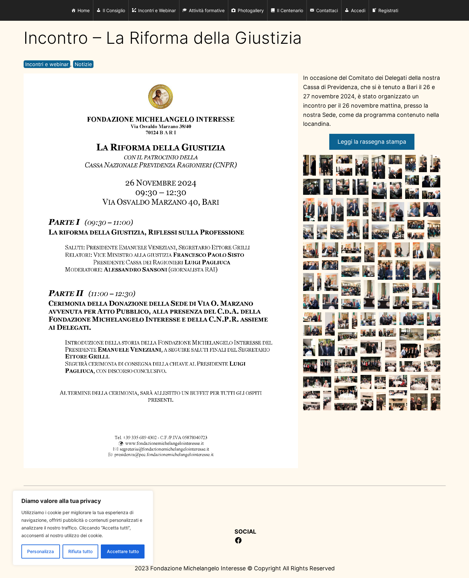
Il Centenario (290, 10)
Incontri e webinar (47, 64)
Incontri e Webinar (157, 10)
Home (84, 10)
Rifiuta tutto (80, 551)
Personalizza (40, 551)
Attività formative (207, 10)
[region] (83, 528)
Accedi (358, 10)
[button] (309, 165)
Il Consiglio (114, 10)
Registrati (388, 10)
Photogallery (251, 10)
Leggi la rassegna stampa (372, 141)
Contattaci (327, 10)
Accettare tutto (123, 551)
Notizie (83, 64)
